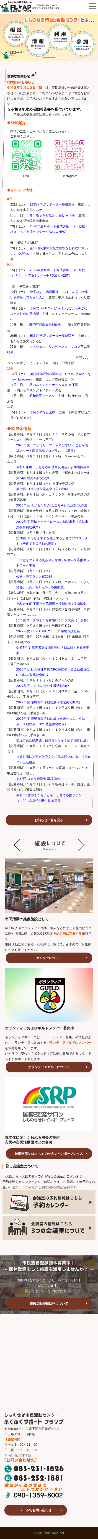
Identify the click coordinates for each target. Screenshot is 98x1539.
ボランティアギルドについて (49, 1067)
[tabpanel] (49, 37)
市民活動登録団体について (49, 1303)
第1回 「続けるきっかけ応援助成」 (41, 587)
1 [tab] (32, 54)
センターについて (49, 958)
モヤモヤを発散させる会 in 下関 (52, 215)
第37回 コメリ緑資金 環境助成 (38, 779)
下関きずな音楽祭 (42, 412)
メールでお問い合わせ (36, 1510)
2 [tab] (45, 54)
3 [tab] (59, 54)
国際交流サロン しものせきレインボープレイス (49, 1153)
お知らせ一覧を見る (49, 820)
